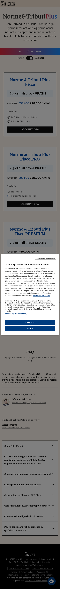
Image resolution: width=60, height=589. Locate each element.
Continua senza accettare (45, 258)
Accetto (30, 328)
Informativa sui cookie (41, 296)
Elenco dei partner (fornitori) (16, 313)
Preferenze (30, 322)
